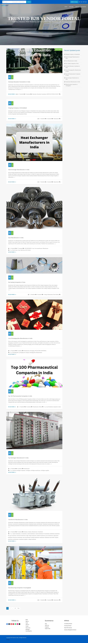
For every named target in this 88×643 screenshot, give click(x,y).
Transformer (40, 531)
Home (27, 619)
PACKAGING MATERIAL (40, 350)
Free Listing (74, 1)
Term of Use (28, 627)
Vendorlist (21, 94)
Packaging (32, 350)
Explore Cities (47, 628)
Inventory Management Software (70, 629)
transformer (41, 537)
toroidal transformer (35, 537)
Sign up (27, 621)
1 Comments (48, 181)
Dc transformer (46, 533)
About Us (27, 624)
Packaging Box (15, 352)
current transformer (39, 533)
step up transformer (27, 537)
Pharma (40, 406)
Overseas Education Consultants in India (19, 82)
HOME (66, 6)
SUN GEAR (28, 250)
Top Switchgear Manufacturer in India (18, 458)
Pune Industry (56, 294)
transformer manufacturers (13, 539)
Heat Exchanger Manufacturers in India (18, 169)
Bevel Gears (14, 250)
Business (26, 531)
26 (15, 608)
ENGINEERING (28, 248)
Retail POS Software (68, 627)
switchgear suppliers (45, 470)
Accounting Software (68, 623)
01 (10, 77)
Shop (46, 623)
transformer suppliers (23, 539)
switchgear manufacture (35, 470)
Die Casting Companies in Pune (16, 282)
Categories (71, 6)
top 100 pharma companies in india (53, 406)
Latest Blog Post (29, 631)
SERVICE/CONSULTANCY (53, 94)
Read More (11, 94)
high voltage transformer (31, 535)
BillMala (66, 620)
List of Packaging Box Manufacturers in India (20, 338)
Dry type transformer (12, 535)
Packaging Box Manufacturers (36, 352)
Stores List (47, 625)
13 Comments (20, 248)
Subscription (83, 6)
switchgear (28, 470)
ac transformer (24, 533)
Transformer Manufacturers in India (18, 519)
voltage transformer (32, 539)
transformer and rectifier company (51, 537)
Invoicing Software (67, 625)
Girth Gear (22, 250)
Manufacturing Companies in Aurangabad (19, 587)
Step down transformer (17, 537)
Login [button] (81, 1)
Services (77, 6)
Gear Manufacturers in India (15, 237)
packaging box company (24, 352)
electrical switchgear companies (18, 470)
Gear (33, 248)
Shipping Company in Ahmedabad (17, 108)
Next (18, 608)
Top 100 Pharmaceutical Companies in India (20, 396)
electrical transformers (21, 535)
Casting (45, 294)
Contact (27, 626)
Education (34, 94)
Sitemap (7, 639)
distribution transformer (54, 533)
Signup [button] (85, 1)
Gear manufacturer (38, 248)
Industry (29, 531)
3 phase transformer (16, 533)
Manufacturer (56, 118)
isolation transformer (41, 535)
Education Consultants (41, 94)
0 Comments (27, 94)
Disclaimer (28, 629)
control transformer (31, 533)
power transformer (49, 535)
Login (27, 622)
